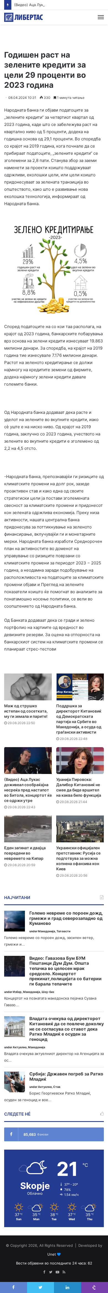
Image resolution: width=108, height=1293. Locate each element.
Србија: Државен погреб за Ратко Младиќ (66, 1077)
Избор (17, 992)
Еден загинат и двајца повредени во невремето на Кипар (25, 853)
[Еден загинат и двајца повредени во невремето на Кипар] (28, 828)
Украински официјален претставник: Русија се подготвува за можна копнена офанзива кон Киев (78, 858)
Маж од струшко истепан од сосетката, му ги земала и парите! (26, 711)
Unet (51, 1254)
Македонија (46, 931)
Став (56, 1087)
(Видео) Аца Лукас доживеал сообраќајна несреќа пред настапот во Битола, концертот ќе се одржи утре (28, 790)
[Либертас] (23, 17)
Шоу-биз (48, 992)
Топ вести (63, 931)
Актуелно (20, 1047)
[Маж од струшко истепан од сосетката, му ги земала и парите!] (28, 686)
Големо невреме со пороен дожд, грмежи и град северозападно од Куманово (66, 918)
